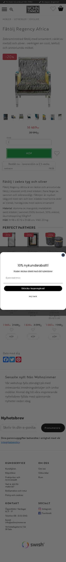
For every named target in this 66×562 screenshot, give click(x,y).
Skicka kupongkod (33, 288)
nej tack (33, 296)
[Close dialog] (63, 255)
